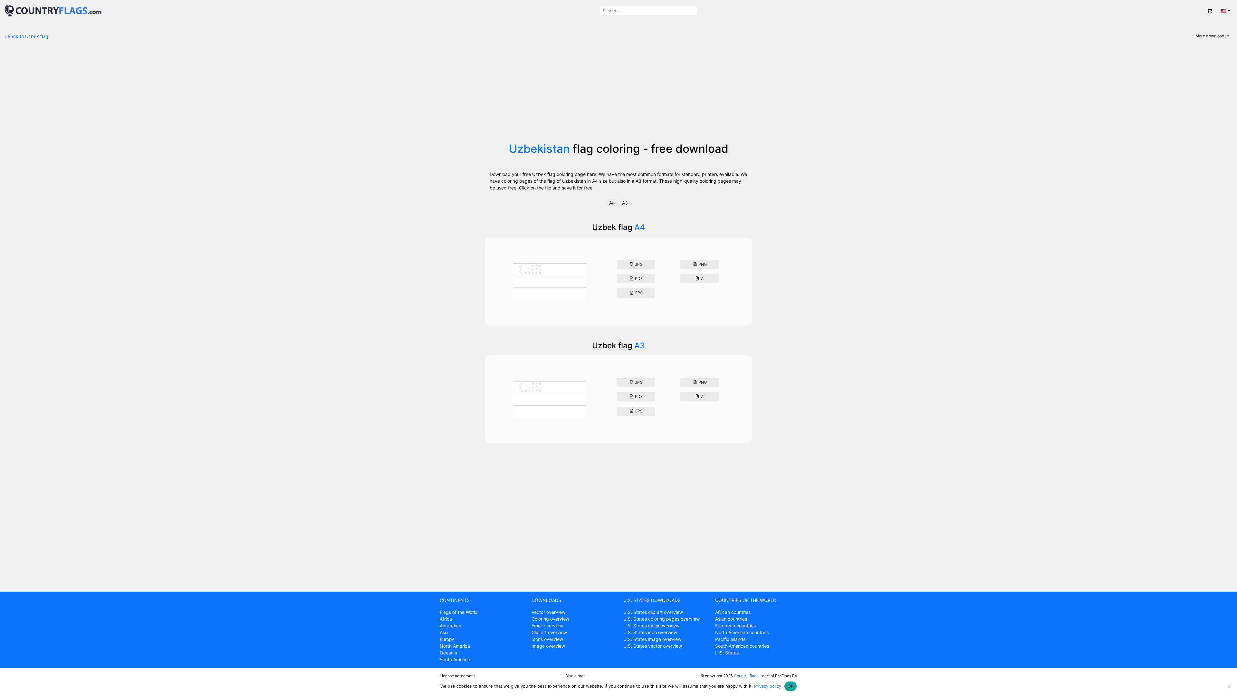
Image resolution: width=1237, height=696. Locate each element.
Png (702, 264)
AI (702, 278)
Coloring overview (550, 619)
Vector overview (548, 612)
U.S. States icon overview (650, 632)
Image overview (548, 646)
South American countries (742, 646)
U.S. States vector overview (652, 646)
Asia (444, 632)
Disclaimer (575, 675)
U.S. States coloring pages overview (661, 619)
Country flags (746, 675)
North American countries (742, 632)
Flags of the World (459, 612)
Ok (790, 686)
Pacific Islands (730, 639)
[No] (1229, 686)
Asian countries (731, 619)
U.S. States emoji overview (651, 625)
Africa (446, 619)
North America (455, 646)
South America (455, 659)
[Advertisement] (618, 93)
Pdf (638, 278)
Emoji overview (547, 625)
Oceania (448, 652)
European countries (735, 625)
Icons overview (547, 639)
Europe (447, 639)
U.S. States (727, 652)
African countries (733, 612)
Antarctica (450, 625)
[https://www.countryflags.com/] (53, 10)
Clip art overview (549, 632)
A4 (612, 203)
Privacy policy (767, 686)
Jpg (638, 264)
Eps (638, 292)
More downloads (1210, 36)
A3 (625, 203)
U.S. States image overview (652, 639)
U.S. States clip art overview (653, 612)
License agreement (457, 675)
